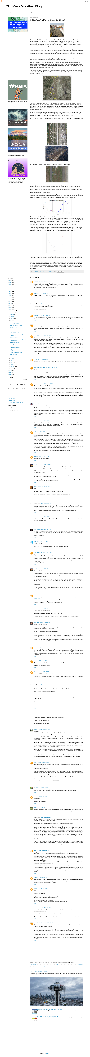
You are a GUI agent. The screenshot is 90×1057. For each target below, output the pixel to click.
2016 (10, 299)
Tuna (35, 660)
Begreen (36, 324)
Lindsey (36, 850)
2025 (10, 282)
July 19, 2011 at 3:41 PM (41, 877)
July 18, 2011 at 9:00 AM (47, 595)
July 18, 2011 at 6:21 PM (44, 729)
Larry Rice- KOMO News (39, 367)
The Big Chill (13, 344)
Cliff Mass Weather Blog (24, 6)
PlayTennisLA (12, 400)
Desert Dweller (37, 922)
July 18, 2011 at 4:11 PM (42, 660)
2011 (10, 309)
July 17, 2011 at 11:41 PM (42, 541)
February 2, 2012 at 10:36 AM (47, 922)
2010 (10, 370)
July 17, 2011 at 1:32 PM (51, 367)
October (12, 314)
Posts (10, 407)
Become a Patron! (12, 106)
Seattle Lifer (37, 335)
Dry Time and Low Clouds (16, 325)
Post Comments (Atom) (41, 966)
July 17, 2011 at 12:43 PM (45, 335)
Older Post (80, 964)
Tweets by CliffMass (12, 275)
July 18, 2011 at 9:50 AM (45, 608)
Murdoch (36, 787)
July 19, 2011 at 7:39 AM (42, 796)
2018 (10, 295)
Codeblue (36, 729)
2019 (10, 293)
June (11, 358)
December (12, 310)
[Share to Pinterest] (63, 272)
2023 (10, 286)
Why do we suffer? (14, 337)
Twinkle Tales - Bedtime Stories (16, 402)
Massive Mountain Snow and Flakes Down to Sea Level (49, 1009)
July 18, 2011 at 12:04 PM (43, 647)
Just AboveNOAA (38, 595)
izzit (35, 877)
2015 (10, 301)
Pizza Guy (36, 671)
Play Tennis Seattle (13, 398)
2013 (10, 305)
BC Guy (35, 359)
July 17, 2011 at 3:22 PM (41, 431)
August (12, 318)
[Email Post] (55, 271)
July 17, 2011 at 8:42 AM (42, 293)
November (12, 312)
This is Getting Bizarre (15, 342)
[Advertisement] (17, 57)
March (12, 364)
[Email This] (57, 272)
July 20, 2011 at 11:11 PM (45, 907)
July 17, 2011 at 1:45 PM (47, 383)
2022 (10, 288)
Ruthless (36, 888)
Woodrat (36, 456)
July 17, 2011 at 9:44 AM (44, 315)
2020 (10, 291)
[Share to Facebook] (61, 272)
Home (57, 964)
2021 (10, 289)
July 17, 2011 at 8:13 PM (47, 486)
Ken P (35, 293)
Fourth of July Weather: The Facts (17, 356)
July (11, 320)
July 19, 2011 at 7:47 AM (41, 807)
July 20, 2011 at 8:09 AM (43, 888)
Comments (12, 410)
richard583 (36, 529)
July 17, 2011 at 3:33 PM (43, 456)
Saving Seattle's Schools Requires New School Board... (17, 323)
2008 (10, 374)
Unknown (36, 281)
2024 (10, 284)
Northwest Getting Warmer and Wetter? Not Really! (17, 346)
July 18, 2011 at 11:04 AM (45, 622)
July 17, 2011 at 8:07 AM (44, 281)
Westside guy (37, 403)
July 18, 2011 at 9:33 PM (43, 787)
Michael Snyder (37, 486)
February (12, 366)
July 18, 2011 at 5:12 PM (45, 684)
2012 (10, 307)
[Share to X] (60, 272)
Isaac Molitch (37, 552)
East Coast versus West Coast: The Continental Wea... (18, 331)
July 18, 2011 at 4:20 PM (44, 671)
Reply (35, 289)
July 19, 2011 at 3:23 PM (43, 850)
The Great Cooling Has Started (38, 971)
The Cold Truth (13, 327)
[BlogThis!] (59, 272)
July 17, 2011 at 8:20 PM (45, 503)
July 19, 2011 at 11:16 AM (45, 817)
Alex (35, 541)
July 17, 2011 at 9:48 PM (45, 516)
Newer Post (33, 964)
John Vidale (36, 464)
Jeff (35, 431)
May (11, 360)
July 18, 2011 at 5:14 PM (45, 712)
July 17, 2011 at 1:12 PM (43, 359)
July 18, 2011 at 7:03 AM (46, 552)
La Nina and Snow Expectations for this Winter (47, 1016)
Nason (35, 647)
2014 (10, 303)
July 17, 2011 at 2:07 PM (46, 403)
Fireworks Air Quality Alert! (16, 352)
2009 (10, 372)
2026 (10, 280)
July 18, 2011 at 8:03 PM (43, 762)
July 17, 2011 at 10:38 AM (44, 324)
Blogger (47, 1053)
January (12, 368)
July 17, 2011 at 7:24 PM (45, 464)
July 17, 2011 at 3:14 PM (45, 420)
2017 (10, 297)
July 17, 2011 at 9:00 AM (45, 303)
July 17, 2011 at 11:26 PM (45, 529)
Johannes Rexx (37, 383)
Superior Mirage (13, 354)
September (13, 316)
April (11, 362)
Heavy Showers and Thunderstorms (18, 329)
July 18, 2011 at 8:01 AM (45, 568)
